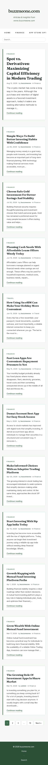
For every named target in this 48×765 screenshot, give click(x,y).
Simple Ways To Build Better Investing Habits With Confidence (22, 139)
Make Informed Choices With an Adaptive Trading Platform (23, 469)
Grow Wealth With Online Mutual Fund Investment (23, 627)
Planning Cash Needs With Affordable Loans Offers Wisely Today (24, 250)
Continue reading (14, 113)
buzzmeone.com (24, 11)
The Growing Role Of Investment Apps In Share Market (23, 678)
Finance (20, 33)
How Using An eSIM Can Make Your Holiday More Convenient (23, 306)
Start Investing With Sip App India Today (22, 523)
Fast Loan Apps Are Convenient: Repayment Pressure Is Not (22, 361)
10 (30, 723)
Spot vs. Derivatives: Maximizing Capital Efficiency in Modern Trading (24, 68)
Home (7, 33)
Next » (38, 723)
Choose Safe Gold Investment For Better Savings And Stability (21, 195)
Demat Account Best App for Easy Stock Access (23, 415)
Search (24, 760)
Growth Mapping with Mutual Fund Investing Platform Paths (21, 577)
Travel (10, 298)
